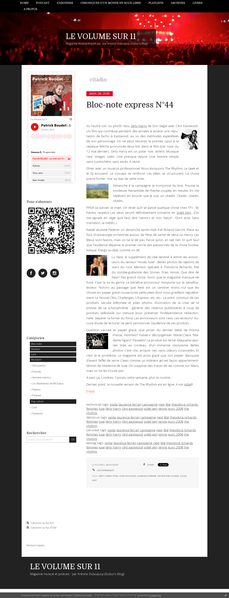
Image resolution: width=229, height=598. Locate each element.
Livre (33, 354)
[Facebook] (31, 273)
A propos (30, 9)
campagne (150, 404)
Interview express (41, 377)
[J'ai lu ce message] (225, 595)
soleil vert (151, 408)
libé (168, 404)
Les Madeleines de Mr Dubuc (48, 383)
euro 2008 (175, 408)
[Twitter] (42, 273)
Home (24, 3)
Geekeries (37, 413)
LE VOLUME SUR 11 (101, 36)
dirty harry (113, 408)
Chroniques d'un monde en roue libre (110, 3)
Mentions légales (36, 545)
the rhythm (163, 475)
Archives (178, 3)
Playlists (156, 3)
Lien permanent (105, 470)
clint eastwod (127, 475)
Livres (198, 3)
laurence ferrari (130, 404)
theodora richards (184, 404)
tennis (162, 408)
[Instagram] (54, 273)
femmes (92, 408)
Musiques (36, 359)
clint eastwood (132, 408)
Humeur (35, 349)
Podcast (42, 3)
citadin (175, 475)
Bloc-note (36, 343)
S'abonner (65, 3)
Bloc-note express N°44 (130, 104)
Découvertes (39, 365)
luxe (102, 408)
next (161, 404)
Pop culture (37, 401)
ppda (114, 404)
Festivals (36, 371)
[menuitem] (26, 3)
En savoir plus (155, 595)
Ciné (34, 407)
